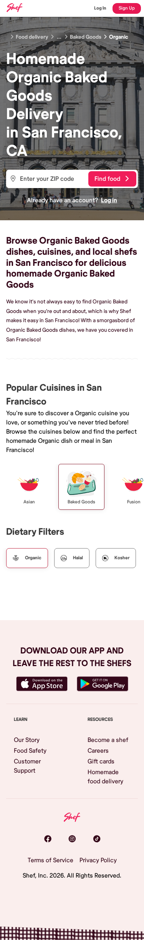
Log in (109, 200)
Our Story (27, 740)
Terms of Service (50, 860)
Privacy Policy (98, 860)
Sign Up (127, 8)
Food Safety (30, 751)
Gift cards (101, 761)
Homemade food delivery (105, 776)
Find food (107, 179)
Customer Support (27, 766)
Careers (98, 751)
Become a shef (108, 740)
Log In (100, 8)
